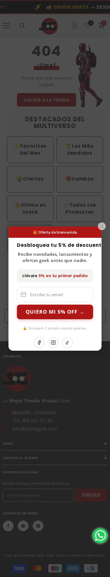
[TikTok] (67, 342)
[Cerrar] (102, 226)
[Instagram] (53, 342)
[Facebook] (39, 342)
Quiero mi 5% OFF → (55, 311)
